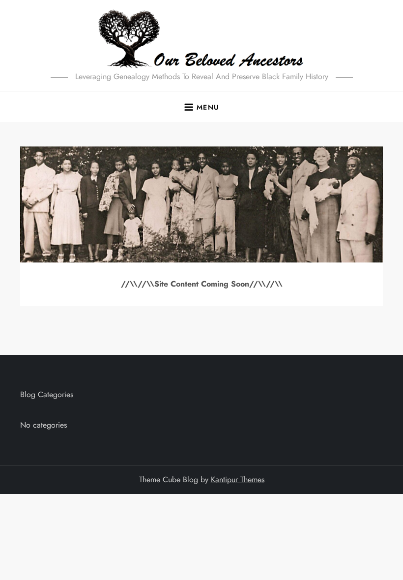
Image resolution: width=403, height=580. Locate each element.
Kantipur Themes (237, 479)
